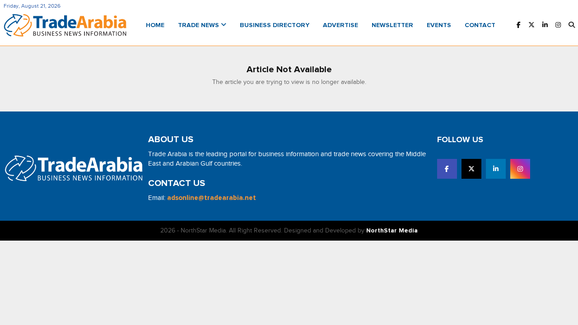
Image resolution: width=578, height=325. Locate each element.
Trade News (199, 25)
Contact (480, 25)
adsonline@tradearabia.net (211, 198)
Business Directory (274, 25)
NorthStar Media (392, 231)
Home (155, 25)
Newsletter (392, 25)
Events (439, 25)
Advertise (340, 25)
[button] (572, 25)
